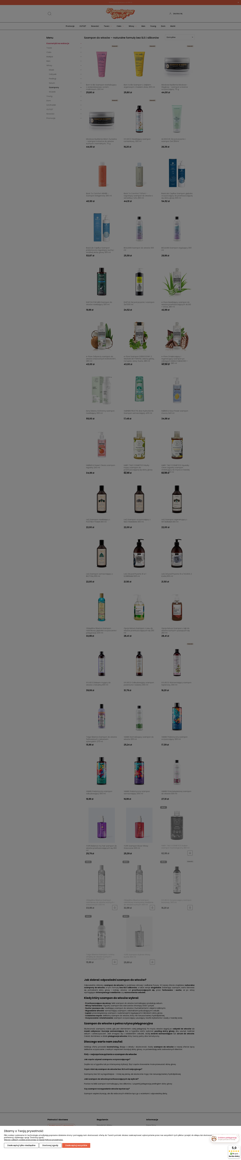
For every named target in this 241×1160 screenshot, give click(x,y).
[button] (224, 1138)
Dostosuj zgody (50, 1145)
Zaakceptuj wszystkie (76, 1145)
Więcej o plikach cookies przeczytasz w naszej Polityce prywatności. (33, 1140)
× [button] (238, 1135)
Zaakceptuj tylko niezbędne (21, 1145)
